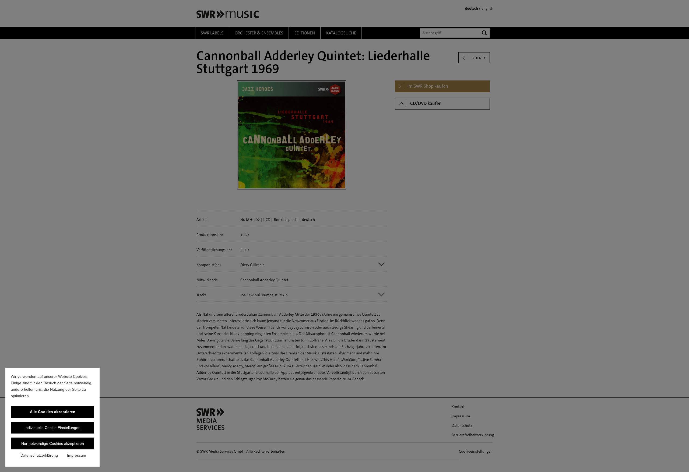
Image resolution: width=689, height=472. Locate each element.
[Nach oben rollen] (678, 461)
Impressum (76, 455)
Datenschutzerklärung (39, 455)
